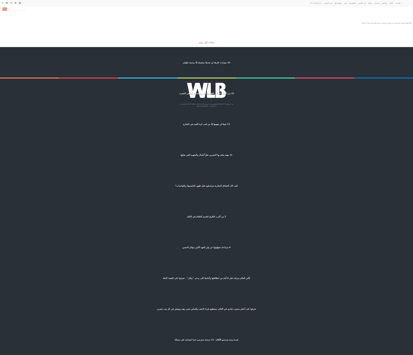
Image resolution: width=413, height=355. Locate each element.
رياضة (370, 3)
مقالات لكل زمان (206, 42)
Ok (5, 9)
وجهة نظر (338, 3)
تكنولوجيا (352, 3)
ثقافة (391, 3)
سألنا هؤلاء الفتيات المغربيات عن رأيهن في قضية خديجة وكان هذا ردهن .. (389, 23)
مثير (345, 3)
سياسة (377, 3)
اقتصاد (397, 3)
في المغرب (327, 3)
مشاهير (384, 3)
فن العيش (362, 3)
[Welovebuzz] (407, 3)
